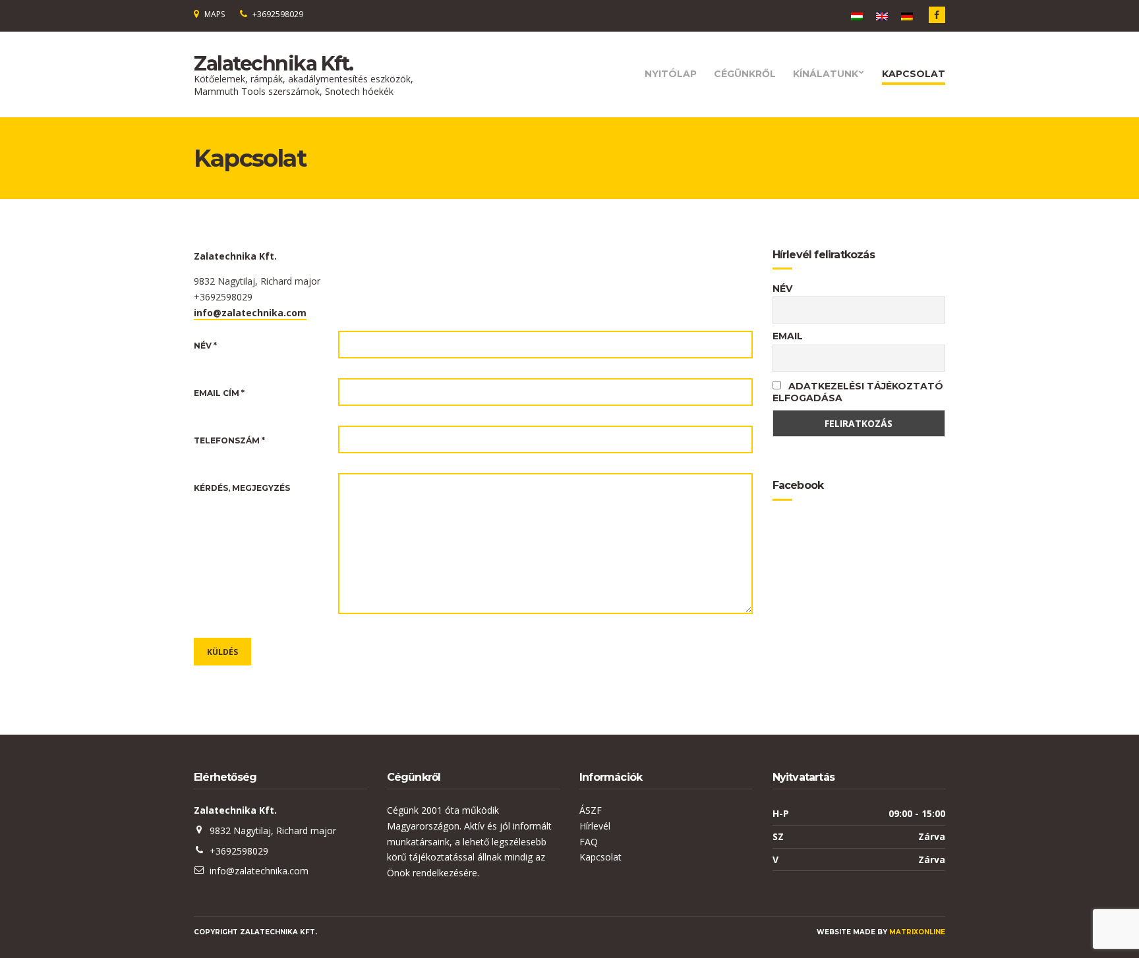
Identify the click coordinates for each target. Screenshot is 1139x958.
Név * (205, 346)
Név (782, 289)
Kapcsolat (913, 74)
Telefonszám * (229, 440)
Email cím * (219, 393)
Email (788, 336)
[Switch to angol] (881, 16)
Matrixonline (917, 932)
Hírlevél (594, 826)
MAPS (214, 14)
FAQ (588, 841)
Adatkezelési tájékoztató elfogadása (858, 392)
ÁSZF (590, 810)
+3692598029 (277, 14)
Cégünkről (745, 74)
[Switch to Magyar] (856, 16)
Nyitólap (671, 74)
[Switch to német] (907, 16)
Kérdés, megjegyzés (242, 488)
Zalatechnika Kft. (273, 63)
